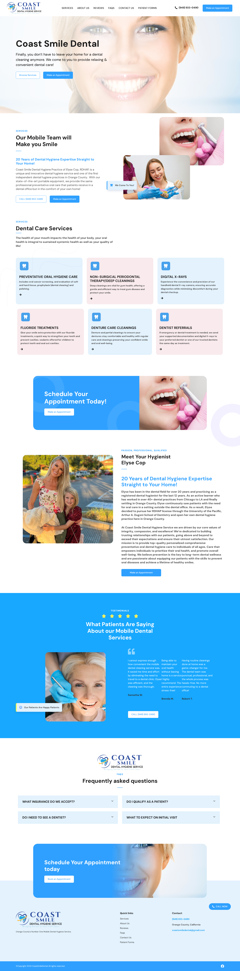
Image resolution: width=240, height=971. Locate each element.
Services (67, 8)
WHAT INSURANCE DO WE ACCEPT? (48, 802)
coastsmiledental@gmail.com (188, 930)
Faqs (111, 8)
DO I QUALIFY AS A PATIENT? (147, 802)
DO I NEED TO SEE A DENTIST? (44, 817)
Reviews (98, 8)
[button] (68, 802)
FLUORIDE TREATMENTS (39, 328)
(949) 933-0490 (180, 919)
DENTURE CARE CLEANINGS (113, 328)
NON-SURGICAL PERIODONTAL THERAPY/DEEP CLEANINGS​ (115, 279)
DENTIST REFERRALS (175, 328)
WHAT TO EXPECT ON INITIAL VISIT (152, 817)
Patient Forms (147, 8)
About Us (83, 8)
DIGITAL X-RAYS (174, 277)
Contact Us (126, 8)
